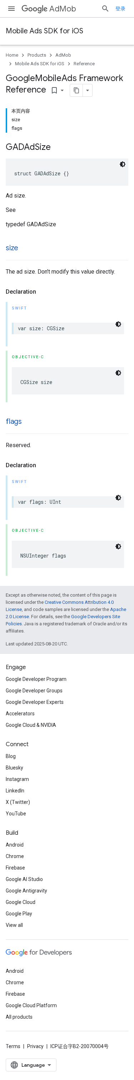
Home (12, 55)
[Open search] (105, 8)
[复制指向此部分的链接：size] (25, 248)
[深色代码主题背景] (122, 164)
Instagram (17, 779)
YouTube (16, 813)
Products (37, 55)
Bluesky (14, 768)
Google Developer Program (36, 679)
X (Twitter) (18, 802)
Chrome (15, 856)
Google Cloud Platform (31, 1005)
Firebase (15, 868)
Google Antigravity (26, 891)
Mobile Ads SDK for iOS (44, 31)
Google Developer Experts (35, 702)
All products (19, 1017)
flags (14, 421)
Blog (11, 756)
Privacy (35, 1046)
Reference (84, 63)
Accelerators (20, 713)
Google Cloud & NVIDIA (31, 725)
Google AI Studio (24, 879)
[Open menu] (11, 8)
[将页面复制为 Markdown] (76, 90)
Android (15, 845)
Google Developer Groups (34, 690)
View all (14, 925)
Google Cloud (20, 902)
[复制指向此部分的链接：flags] (29, 422)
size (12, 247)
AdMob (62, 9)
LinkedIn (15, 791)
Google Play (19, 913)
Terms (13, 1046)
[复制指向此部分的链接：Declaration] (43, 292)
